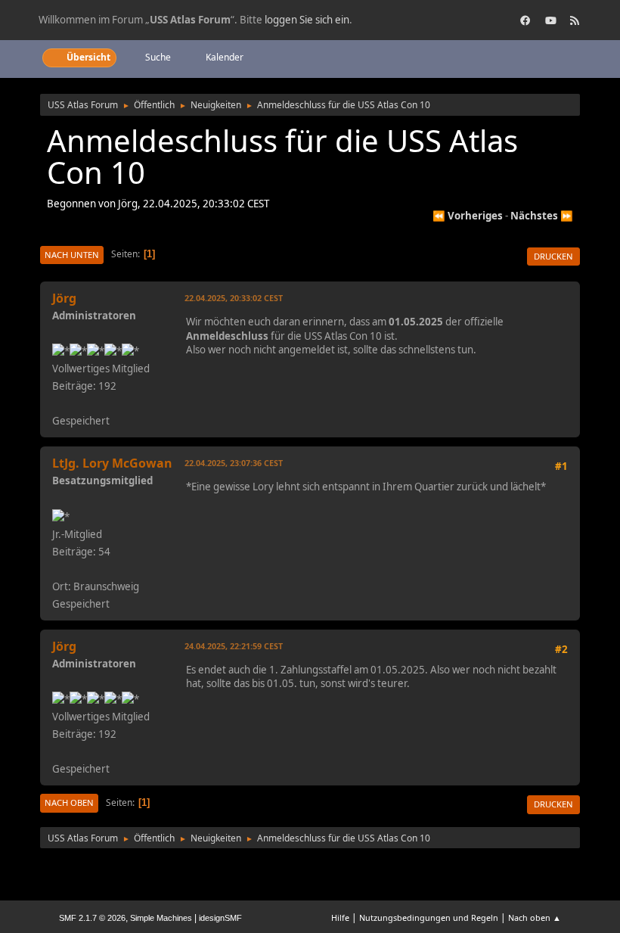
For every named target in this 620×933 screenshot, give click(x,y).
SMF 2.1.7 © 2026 (92, 917)
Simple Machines (161, 917)
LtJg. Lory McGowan (112, 463)
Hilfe (340, 917)
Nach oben (69, 802)
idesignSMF (220, 917)
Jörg (64, 298)
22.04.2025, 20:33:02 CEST (233, 297)
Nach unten (72, 254)
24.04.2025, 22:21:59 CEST (233, 646)
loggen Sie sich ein (307, 19)
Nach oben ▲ (534, 917)
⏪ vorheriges (467, 215)
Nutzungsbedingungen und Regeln (428, 917)
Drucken (553, 256)
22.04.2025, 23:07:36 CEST (233, 462)
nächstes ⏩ (541, 215)
